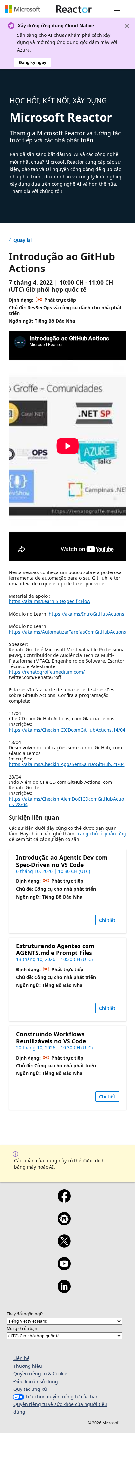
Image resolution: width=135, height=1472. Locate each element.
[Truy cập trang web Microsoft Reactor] (74, 9)
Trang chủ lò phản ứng (101, 833)
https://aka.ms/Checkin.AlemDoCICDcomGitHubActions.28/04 (66, 801)
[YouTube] (64, 1268)
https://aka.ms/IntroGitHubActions (86, 614)
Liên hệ (21, 1358)
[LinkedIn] (64, 1290)
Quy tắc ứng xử (30, 1389)
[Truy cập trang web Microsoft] (22, 9)
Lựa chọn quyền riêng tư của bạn (62, 1396)
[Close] (127, 26)
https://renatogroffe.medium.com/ (47, 672)
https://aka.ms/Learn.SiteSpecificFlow (49, 601)
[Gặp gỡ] (64, 1223)
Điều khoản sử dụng (35, 1381)
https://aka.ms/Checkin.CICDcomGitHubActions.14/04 (67, 730)
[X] (64, 1245)
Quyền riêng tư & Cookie (40, 1373)
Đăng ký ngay (32, 62)
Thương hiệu (27, 1366)
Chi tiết (107, 920)
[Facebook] (64, 1200)
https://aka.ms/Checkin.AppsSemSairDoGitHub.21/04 (67, 764)
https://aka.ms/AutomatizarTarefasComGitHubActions (67, 632)
